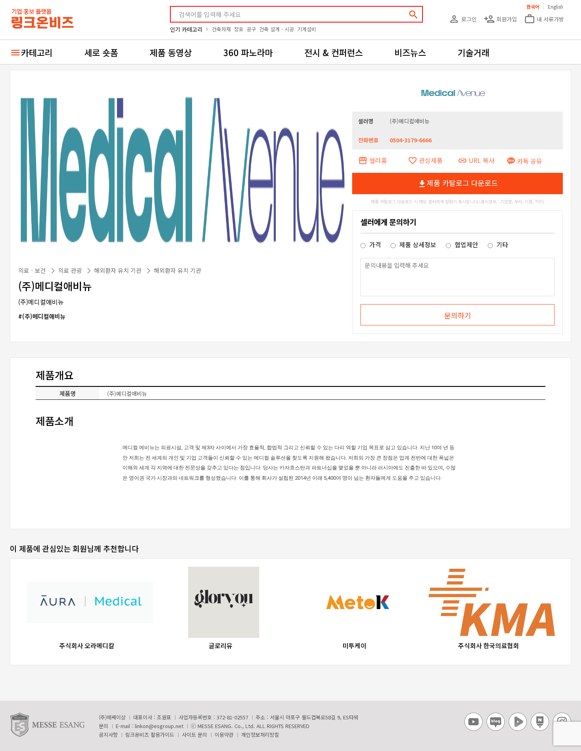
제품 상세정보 (418, 244)
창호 (238, 29)
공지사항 (108, 734)
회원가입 (500, 19)
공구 (251, 29)
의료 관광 (70, 270)
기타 (501, 244)
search (413, 14)
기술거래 (473, 52)
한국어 (533, 6)
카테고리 (37, 52)
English (555, 6)
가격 (375, 244)
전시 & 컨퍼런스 (333, 52)
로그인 (463, 19)
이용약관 (224, 734)
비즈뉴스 (410, 52)
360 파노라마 (248, 52)
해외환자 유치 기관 (118, 270)
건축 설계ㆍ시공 (276, 29)
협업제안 (466, 244)
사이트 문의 (194, 734)
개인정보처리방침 (260, 734)
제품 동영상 (171, 52)
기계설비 (306, 29)
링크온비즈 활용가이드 (149, 734)
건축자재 (221, 29)
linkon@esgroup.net (159, 726)
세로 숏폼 (101, 52)
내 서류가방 (544, 19)
